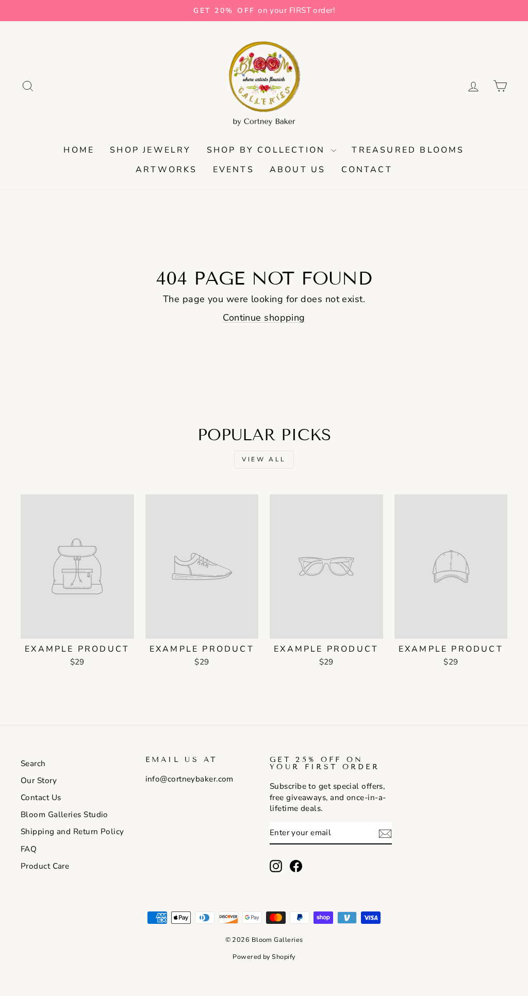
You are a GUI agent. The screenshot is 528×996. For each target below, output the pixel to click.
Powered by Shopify (264, 956)
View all (264, 459)
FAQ (29, 849)
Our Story (39, 780)
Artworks (166, 169)
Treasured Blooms (408, 150)
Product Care (45, 866)
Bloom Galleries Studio (64, 814)
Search (33, 763)
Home (78, 150)
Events (233, 169)
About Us (298, 169)
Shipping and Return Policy (72, 831)
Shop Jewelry (150, 150)
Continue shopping (264, 317)
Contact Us (41, 797)
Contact (366, 169)
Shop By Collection (268, 150)
